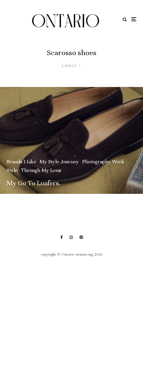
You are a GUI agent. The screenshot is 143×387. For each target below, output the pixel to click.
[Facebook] (61, 237)
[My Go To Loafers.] (71, 140)
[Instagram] (71, 237)
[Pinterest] (81, 237)
